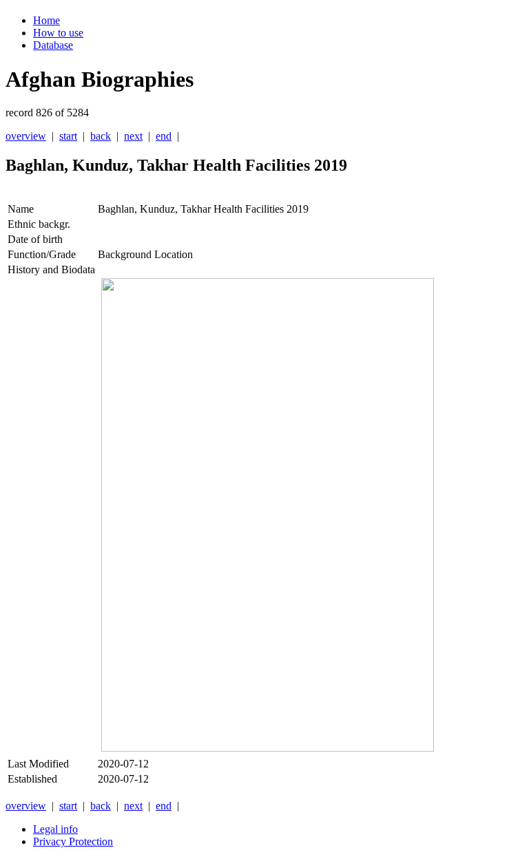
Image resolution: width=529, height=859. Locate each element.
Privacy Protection (73, 841)
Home (46, 20)
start (68, 136)
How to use (58, 33)
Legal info (55, 829)
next (133, 136)
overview (26, 136)
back (100, 136)
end (164, 136)
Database (53, 45)
